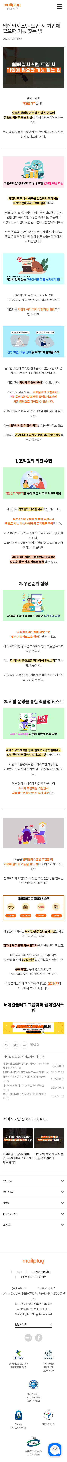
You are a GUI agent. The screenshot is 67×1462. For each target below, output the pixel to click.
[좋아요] (6, 1045)
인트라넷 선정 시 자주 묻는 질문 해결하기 (24, 1072)
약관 (19, 1271)
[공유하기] (15, 1045)
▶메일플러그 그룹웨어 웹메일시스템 (33, 1007)
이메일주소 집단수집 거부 (33, 1277)
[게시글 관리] (24, 1045)
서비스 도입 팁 (11, 1057)
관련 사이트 (20, 1324)
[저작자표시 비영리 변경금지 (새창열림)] (35, 1044)
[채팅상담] (55, 1449)
